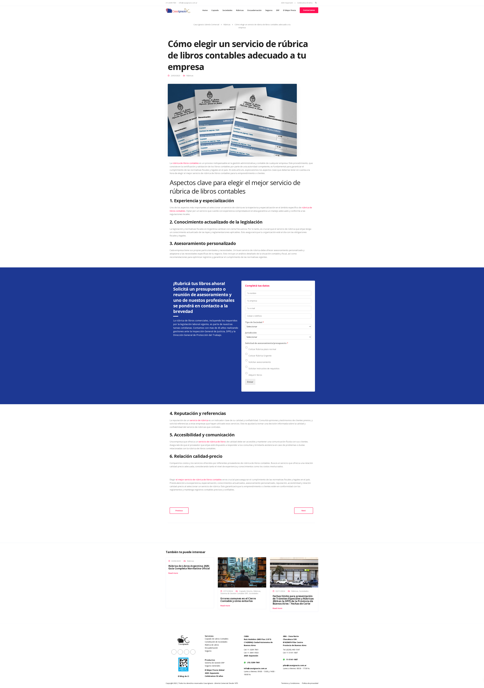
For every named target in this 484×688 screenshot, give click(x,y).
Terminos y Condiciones (290, 683)
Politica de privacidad (310, 683)
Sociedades (227, 10)
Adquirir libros (255, 375)
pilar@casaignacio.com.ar (294, 665)
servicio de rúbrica (199, 420)
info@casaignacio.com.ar (188, 3)
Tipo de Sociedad (254, 322)
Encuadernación (254, 10)
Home (205, 10)
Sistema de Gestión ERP (214, 663)
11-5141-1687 (292, 659)
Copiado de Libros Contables (216, 639)
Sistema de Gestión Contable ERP (234, 593)
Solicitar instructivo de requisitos (264, 368)
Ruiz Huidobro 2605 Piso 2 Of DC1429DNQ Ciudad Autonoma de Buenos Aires (258, 642)
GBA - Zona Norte (291, 636)
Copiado (215, 10)
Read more (173, 573)
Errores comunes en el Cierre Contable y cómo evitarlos (238, 600)
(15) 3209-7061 (253, 662)
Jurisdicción (251, 332)
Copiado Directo (245, 591)
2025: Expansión (212, 673)
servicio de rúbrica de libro (212, 441)
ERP (277, 10)
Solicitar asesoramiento (260, 362)
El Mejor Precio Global (214, 670)
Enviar (250, 381)
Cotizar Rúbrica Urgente (260, 355)
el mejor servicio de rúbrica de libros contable (198, 479)
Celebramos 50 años (304, 3)
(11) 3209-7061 (171, 3)
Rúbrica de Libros (212, 645)
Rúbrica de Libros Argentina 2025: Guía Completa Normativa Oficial (189, 567)
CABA (246, 636)
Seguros (268, 10)
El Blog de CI (183, 676)
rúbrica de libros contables (185, 163)
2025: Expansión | (288, 3)
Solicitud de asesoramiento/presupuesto (266, 343)
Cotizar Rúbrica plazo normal (262, 349)
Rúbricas (240, 10)
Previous (179, 510)
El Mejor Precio (289, 10)
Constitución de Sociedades (216, 642)
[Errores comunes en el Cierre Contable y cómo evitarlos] (242, 572)
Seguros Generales (212, 666)
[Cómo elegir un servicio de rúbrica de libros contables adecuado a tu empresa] (232, 120)
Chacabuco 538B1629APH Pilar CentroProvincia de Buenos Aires (294, 642)
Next (303, 510)
